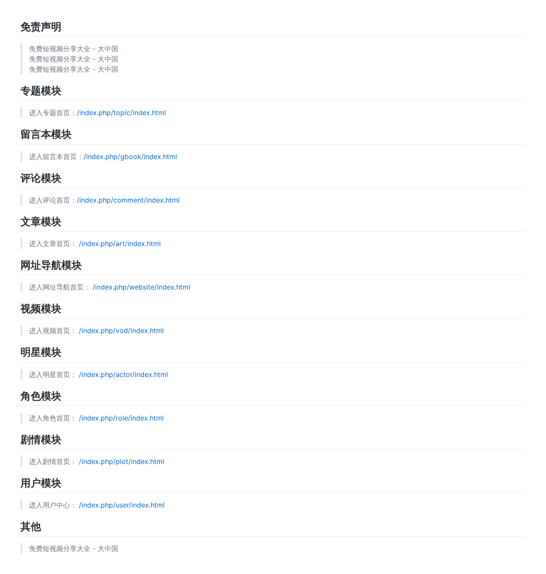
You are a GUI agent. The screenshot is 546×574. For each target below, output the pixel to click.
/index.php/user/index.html (122, 505)
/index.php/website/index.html (141, 287)
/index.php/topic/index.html (121, 112)
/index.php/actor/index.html (123, 374)
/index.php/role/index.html (121, 418)
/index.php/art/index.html (120, 243)
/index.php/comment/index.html (128, 200)
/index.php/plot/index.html (121, 461)
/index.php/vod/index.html (121, 330)
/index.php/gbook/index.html (130, 156)
